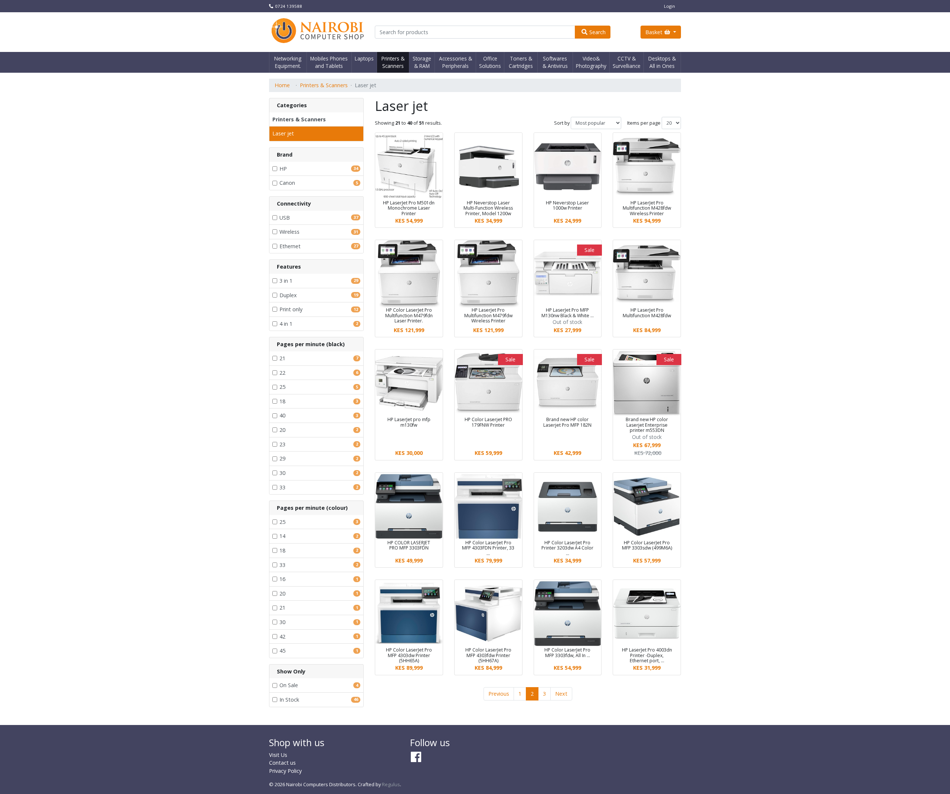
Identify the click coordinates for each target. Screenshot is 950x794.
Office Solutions (490, 62)
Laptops (364, 58)
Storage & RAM (422, 62)
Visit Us (278, 754)
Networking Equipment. (287, 62)
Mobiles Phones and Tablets (329, 62)
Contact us (282, 762)
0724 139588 (288, 6)
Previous (498, 693)
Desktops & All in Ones (662, 62)
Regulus (391, 784)
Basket (653, 32)
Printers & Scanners (392, 62)
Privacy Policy (285, 770)
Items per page (644, 123)
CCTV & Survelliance (627, 62)
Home (282, 85)
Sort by (562, 123)
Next (561, 693)
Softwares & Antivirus (555, 62)
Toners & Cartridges (521, 62)
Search (597, 32)
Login (669, 6)
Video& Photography (591, 62)
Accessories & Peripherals (455, 62)
